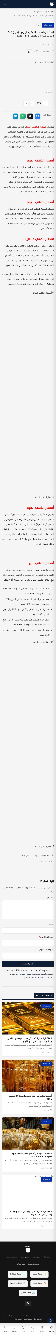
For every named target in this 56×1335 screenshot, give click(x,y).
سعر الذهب (25, 856)
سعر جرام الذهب (45, 862)
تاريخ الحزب (24, 1257)
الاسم (50, 925)
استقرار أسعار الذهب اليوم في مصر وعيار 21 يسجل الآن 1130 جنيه (31, 1212)
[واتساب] (23, 116)
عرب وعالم (38, 12)
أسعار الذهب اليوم (42, 856)
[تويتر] (30, 116)
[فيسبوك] (37, 116)
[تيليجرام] (15, 116)
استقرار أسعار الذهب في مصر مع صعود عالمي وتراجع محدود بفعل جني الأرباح (29, 1039)
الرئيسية (48, 12)
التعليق (50, 898)
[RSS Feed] (28, 1303)
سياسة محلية (33, 1264)
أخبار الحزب (36, 1257)
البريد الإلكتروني (46, 937)
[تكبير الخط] (31, 103)
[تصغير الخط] (45, 103)
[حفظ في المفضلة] (29, 51)
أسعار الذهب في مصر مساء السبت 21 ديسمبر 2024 (30, 1097)
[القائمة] (4, 4)
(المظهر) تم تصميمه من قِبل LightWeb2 (33, 1316)
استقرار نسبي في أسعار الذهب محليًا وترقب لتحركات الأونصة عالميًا (31, 1155)
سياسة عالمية (11, 1257)
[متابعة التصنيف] (38, 25)
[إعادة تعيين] (25, 103)
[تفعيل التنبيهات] (50, 1320)
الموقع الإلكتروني (46, 950)
